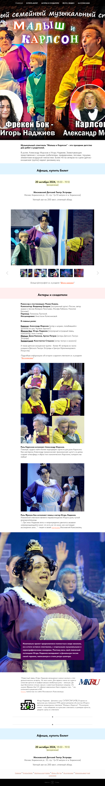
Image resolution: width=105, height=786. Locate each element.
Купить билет (32, 3)
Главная (19, 3)
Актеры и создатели (50, 3)
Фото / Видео (68, 3)
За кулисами (84, 3)
